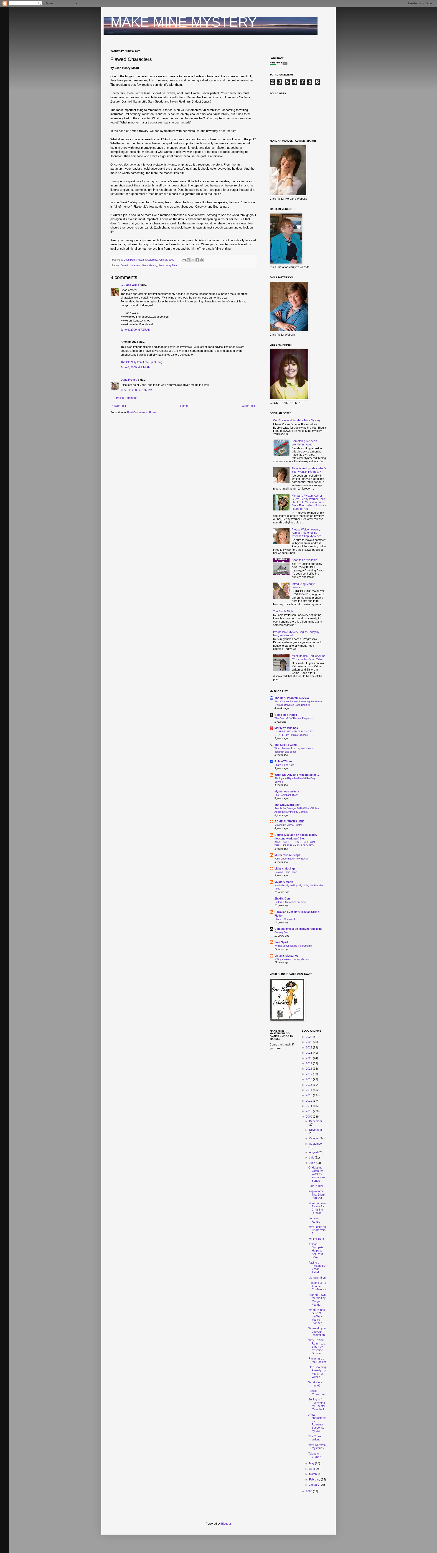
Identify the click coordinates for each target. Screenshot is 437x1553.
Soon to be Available (304, 560)
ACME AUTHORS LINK (289, 821)
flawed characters (131, 265)
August (313, 1152)
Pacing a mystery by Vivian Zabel (316, 1267)
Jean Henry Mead (168, 265)
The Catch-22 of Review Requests (293, 718)
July (312, 1157)
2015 (309, 1084)
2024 (309, 1036)
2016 (309, 1079)
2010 (309, 1111)
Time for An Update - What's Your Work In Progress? (309, 470)
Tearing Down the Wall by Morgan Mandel (317, 1299)
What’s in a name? (315, 1384)
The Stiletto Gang (285, 744)
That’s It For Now (284, 765)
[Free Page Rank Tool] (279, 64)
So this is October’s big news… (291, 902)
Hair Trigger (315, 1186)
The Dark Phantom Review (291, 698)
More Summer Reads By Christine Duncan (317, 1208)
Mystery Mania (284, 882)
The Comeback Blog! (286, 795)
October (314, 1138)
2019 (309, 1063)
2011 (309, 1106)
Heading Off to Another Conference (317, 1286)
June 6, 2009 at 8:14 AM (135, 367)
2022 (309, 1047)
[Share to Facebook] (197, 260)
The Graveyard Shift (287, 805)
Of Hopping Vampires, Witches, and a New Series (316, 1174)
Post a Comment (126, 398)
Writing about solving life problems (293, 945)
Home (184, 405)
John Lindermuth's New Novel (290, 858)
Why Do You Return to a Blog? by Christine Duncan (316, 1347)
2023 (309, 1042)
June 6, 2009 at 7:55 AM (135, 329)
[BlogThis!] (188, 260)
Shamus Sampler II (284, 919)
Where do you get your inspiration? (317, 1332)
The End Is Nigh (283, 611)
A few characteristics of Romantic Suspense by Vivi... (317, 1423)
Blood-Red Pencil (285, 714)
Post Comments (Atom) (141, 412)
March (313, 1474)
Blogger (226, 1523)
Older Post (248, 405)
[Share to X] (193, 260)
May (312, 1463)
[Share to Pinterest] (201, 260)
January (314, 1484)
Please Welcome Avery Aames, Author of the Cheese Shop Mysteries (306, 533)
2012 (309, 1100)
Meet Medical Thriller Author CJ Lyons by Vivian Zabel (309, 657)
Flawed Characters (316, 1392)
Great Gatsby (149, 265)
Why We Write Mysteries (317, 1446)
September (316, 1143)
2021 (309, 1052)
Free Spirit (281, 942)
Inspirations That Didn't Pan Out (316, 1194)
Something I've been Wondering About (304, 443)
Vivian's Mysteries (286, 955)
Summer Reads (314, 1220)
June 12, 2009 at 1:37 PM (136, 390)
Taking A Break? (314, 1455)
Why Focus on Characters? (317, 1230)
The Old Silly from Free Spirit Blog (141, 362)
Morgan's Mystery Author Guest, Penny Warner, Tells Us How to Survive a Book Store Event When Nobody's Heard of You (309, 502)
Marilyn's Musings (286, 728)
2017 (309, 1074)
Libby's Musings (284, 868)
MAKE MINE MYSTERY (183, 22)
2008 (309, 1491)
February (315, 1479)
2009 (309, 1116)
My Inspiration (317, 1277)
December (315, 1121)
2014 (309, 1090)
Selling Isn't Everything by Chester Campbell (316, 1404)
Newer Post (119, 405)
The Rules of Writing (316, 1438)
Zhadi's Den (282, 898)
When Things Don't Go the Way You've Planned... (316, 1316)
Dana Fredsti (129, 379)
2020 (309, 1058)
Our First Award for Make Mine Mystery (296, 420)
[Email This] (184, 260)
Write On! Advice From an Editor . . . (297, 774)
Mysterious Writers (286, 791)
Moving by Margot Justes (288, 825)
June (312, 1163)
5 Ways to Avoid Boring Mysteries (293, 959)
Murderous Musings (287, 855)
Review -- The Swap (285, 872)
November (315, 1129)
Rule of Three (283, 761)
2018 (309, 1068)
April (312, 1468)
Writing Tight (316, 1238)
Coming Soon (281, 932)
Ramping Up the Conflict (317, 1360)
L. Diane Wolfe (130, 284)
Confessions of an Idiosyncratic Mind (298, 928)
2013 (309, 1095)
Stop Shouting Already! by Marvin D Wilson (317, 1372)
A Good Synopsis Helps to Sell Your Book (315, 1251)
